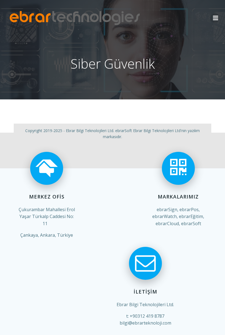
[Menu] (215, 18)
